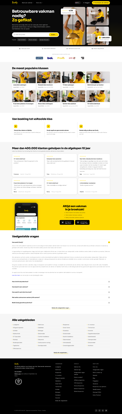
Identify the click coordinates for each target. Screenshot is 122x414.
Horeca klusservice (79, 385)
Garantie (95, 375)
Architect (90, 345)
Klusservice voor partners (99, 386)
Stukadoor (66, 330)
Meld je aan (18, 374)
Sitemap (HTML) (97, 392)
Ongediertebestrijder (94, 333)
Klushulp (15, 339)
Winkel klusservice (79, 391)
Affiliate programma (79, 380)
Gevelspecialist (42, 345)
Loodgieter (16, 324)
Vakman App (77, 369)
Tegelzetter (16, 345)
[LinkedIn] (103, 410)
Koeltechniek (16, 333)
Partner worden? (78, 377)
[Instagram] (99, 410)
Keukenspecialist (17, 342)
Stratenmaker (66, 333)
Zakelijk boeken (97, 389)
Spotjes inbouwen (44, 39)
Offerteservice (17, 348)
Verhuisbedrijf (67, 342)
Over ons (95, 367)
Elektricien (41, 324)
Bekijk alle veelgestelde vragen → (61, 308)
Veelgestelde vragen (98, 369)
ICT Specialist (17, 336)
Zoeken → (54, 34)
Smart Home (66, 327)
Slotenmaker (41, 333)
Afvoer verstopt (33, 39)
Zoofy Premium (97, 395)
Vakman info (77, 367)
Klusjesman (66, 324)
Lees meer (82, 171)
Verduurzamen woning (44, 342)
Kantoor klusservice (79, 388)
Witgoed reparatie (18, 327)
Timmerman (91, 327)
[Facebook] (96, 410)
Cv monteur (91, 324)
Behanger (40, 330)
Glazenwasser (67, 339)
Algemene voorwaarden (31, 410)
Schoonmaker (91, 342)
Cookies (44, 410)
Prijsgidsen (95, 381)
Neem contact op (97, 372)
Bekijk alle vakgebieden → (61, 352)
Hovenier (90, 330)
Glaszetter (41, 339)
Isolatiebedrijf (92, 336)
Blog (94, 378)
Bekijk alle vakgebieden (61, 400)
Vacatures (95, 383)
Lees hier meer (16, 275)
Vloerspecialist (92, 339)
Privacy (39, 410)
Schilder (15, 330)
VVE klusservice (78, 383)
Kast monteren (22, 39)
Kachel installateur (68, 336)
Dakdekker (41, 327)
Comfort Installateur (43, 336)
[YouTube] (106, 410)
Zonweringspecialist (68, 345)
